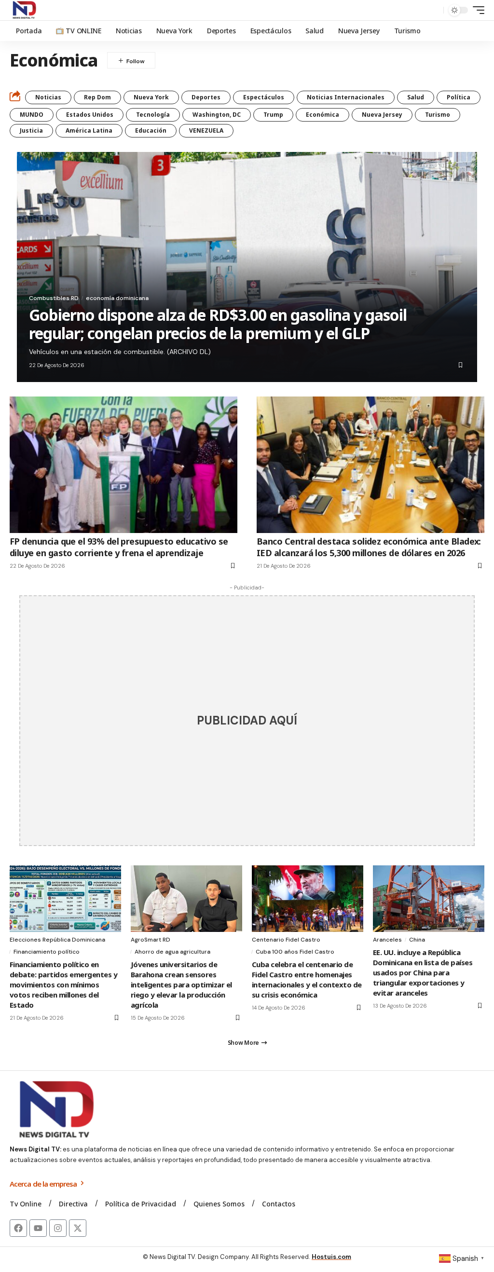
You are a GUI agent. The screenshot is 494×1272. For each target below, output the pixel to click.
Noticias (48, 97)
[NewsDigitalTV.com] (24, 10)
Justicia (31, 130)
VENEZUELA (206, 130)
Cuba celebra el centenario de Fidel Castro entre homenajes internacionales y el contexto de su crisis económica (307, 979)
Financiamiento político (47, 952)
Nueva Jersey (382, 114)
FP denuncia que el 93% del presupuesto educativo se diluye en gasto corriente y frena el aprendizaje (119, 546)
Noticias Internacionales (345, 97)
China (417, 940)
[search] (433, 10)
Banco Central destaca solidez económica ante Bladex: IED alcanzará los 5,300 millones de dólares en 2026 (369, 546)
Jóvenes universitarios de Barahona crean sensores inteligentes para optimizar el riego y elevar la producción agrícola (181, 984)
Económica (322, 114)
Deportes (206, 97)
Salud (415, 97)
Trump (273, 114)
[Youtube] (38, 1228)
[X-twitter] (77, 1228)
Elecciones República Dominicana (57, 940)
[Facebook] (18, 1228)
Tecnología (153, 114)
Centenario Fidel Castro (286, 940)
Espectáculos (263, 97)
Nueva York (151, 97)
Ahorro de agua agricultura (172, 952)
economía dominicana (117, 298)
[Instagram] (58, 1228)
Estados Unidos (89, 114)
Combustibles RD (54, 298)
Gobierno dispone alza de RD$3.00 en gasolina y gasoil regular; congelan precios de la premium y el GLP (218, 323)
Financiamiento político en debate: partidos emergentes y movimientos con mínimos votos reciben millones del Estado (63, 984)
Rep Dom (97, 97)
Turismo (437, 114)
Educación (150, 130)
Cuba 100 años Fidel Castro (295, 952)
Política (458, 97)
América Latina (89, 130)
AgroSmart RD (150, 940)
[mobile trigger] (476, 10)
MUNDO (31, 114)
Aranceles (387, 940)
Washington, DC (216, 114)
